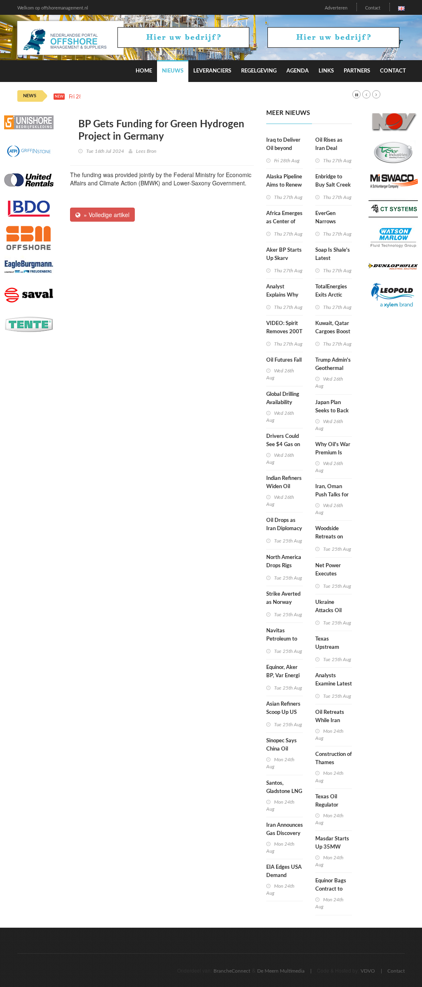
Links (326, 71)
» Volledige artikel (104, 214)
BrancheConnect (231, 970)
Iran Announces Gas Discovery (284, 829)
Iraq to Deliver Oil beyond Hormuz (283, 148)
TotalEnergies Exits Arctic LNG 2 (331, 295)
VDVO (368, 970)
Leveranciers (212, 71)
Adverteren (336, 8)
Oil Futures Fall (284, 360)
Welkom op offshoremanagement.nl (52, 8)
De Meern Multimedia (281, 970)
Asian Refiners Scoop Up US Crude (283, 712)
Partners (357, 71)
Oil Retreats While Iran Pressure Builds (333, 721)
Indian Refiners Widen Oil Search (284, 487)
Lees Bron (146, 151)
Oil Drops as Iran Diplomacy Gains (284, 529)
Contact (372, 8)
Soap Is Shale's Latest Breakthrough (332, 258)
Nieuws (172, 71)
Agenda (297, 71)
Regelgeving (259, 71)
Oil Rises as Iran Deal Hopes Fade (329, 148)
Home (144, 71)
